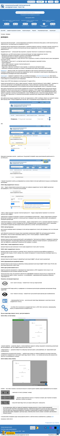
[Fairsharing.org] (32, 429)
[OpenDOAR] (32, 427)
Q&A (57, 1)
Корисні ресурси (26, 30)
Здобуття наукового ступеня (14, 30)
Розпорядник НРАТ (16, 431)
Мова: (39, 1)
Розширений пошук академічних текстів (30, 14)
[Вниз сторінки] (57, 433)
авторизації (45, 75)
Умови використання (6, 427)
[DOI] (37, 428)
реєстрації (39, 75)
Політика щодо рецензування (8, 429)
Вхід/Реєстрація (31, 1)
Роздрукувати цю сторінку (52, 422)
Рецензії (34, 30)
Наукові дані (52, 30)
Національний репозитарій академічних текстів (17, 6)
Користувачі (4, 75)
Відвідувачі (4, 70)
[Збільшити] (49, 103)
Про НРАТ (3, 30)
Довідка (51, 1)
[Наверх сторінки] (57, 431)
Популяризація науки (43, 30)
